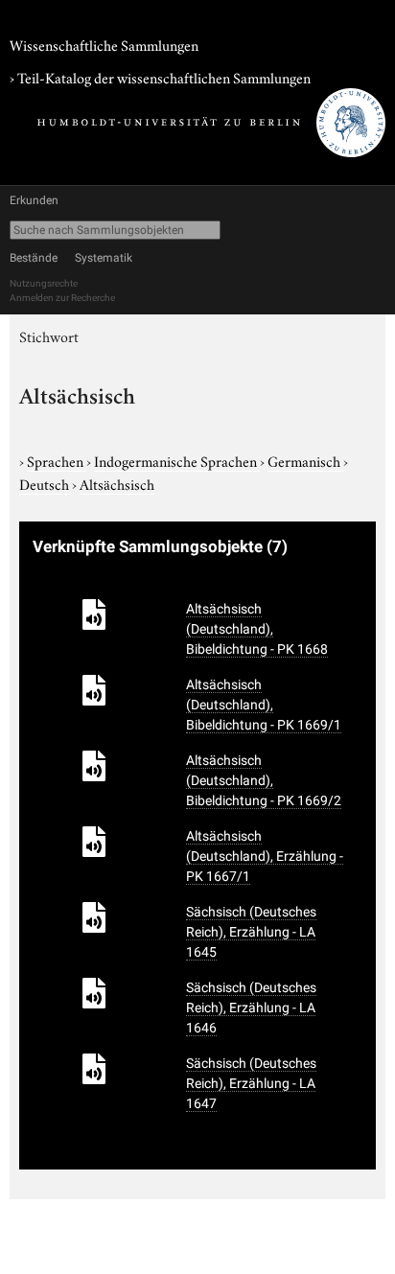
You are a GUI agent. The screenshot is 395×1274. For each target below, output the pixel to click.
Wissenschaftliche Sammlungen (104, 44)
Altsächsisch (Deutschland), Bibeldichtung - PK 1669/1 (263, 704)
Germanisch (305, 460)
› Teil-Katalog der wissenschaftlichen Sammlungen (160, 76)
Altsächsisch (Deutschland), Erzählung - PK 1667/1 (264, 856)
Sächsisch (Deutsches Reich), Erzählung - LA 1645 (251, 932)
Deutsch (45, 483)
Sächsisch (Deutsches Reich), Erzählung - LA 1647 (251, 1083)
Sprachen (56, 460)
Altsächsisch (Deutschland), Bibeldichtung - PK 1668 (257, 629)
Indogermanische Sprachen (177, 460)
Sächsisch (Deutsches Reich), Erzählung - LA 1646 (251, 1007)
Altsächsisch (117, 483)
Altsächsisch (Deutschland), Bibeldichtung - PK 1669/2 (263, 780)
